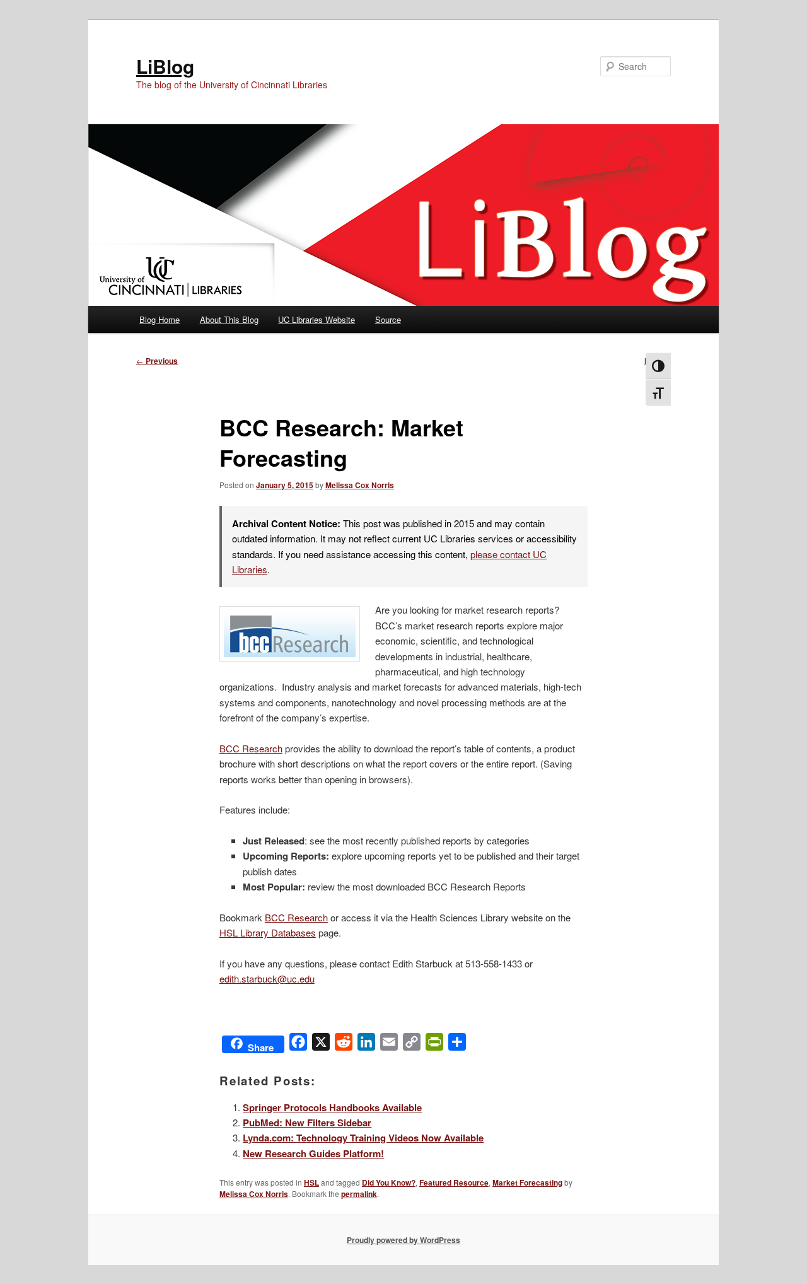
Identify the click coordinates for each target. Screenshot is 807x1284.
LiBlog (165, 65)
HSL (311, 1182)
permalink (359, 1193)
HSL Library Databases (267, 932)
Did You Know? (388, 1182)
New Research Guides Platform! (313, 1153)
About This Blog (229, 319)
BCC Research (250, 748)
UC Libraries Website (316, 319)
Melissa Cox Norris (359, 485)
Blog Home (159, 319)
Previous (157, 360)
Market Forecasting (527, 1182)
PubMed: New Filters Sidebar (307, 1122)
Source (388, 319)
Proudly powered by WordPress (403, 1240)
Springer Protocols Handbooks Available (332, 1107)
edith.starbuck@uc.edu (267, 978)
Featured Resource (454, 1182)
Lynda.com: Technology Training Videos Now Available (363, 1138)
